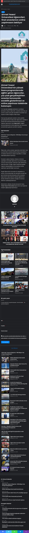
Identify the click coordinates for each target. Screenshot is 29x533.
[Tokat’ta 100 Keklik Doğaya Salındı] (7, 271)
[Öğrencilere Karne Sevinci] (21, 285)
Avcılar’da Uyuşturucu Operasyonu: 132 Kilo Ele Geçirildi (21, 263)
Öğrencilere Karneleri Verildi (17, 442)
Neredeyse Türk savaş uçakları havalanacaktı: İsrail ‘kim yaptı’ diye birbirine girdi (18, 421)
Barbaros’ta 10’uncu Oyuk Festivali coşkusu (17, 377)
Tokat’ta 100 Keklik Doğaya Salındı (6, 277)
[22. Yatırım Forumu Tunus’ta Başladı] (5, 469)
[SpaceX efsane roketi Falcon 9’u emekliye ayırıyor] (5, 365)
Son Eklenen (14, 348)
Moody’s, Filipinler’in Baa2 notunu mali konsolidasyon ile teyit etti (11, 427)
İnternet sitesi (4, 330)
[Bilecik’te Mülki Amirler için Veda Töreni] (5, 450)
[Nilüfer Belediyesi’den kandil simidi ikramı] (5, 143)
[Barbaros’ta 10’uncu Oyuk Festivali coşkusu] (5, 378)
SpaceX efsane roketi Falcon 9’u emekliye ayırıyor (14, 1)
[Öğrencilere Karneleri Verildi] (5, 444)
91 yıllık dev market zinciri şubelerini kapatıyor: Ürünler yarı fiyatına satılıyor (18, 408)
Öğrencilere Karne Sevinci (19, 290)
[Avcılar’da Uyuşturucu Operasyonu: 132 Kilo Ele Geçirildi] (21, 256)
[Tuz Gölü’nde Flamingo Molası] (21, 271)
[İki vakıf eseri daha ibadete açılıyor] (5, 415)
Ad (2, 320)
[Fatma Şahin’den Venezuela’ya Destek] (7, 256)
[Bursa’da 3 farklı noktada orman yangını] (7, 285)
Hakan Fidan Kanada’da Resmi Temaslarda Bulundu (18, 455)
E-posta (3, 325)
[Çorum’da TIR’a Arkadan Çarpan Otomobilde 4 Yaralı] (5, 463)
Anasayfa (4, 9)
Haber (8, 9)
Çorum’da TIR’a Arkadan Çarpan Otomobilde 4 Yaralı (18, 462)
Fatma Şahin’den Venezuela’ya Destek (6, 262)
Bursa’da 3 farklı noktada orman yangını (7, 290)
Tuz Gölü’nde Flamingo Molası (21, 277)
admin (4, 25)
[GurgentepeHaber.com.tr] (14, 4)
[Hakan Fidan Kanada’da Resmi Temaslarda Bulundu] (5, 457)
